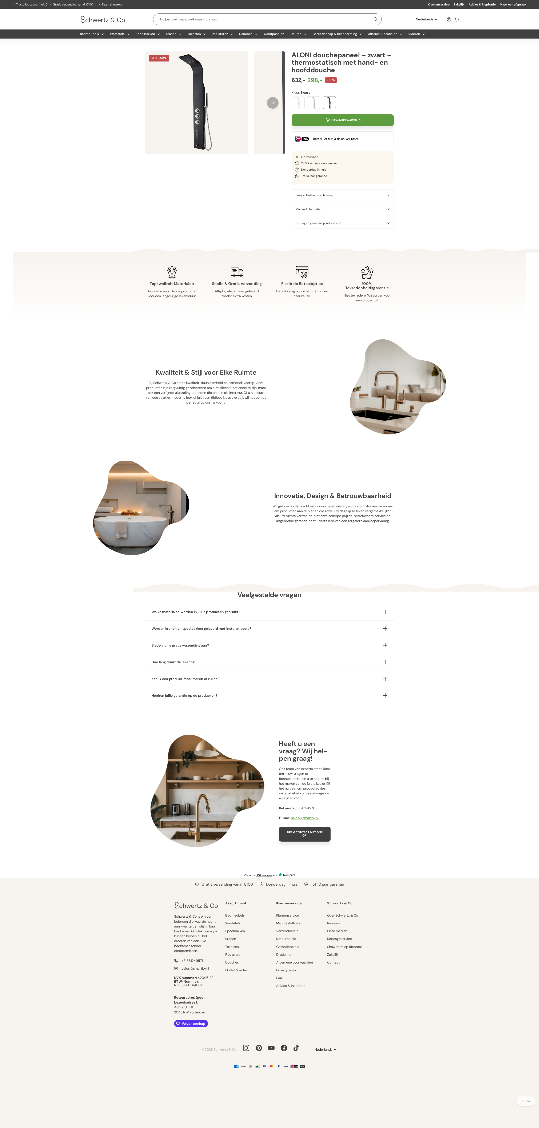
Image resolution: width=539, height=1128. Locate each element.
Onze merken (337, 931)
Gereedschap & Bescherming (334, 34)
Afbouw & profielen (382, 34)
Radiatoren (220, 34)
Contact (333, 962)
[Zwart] (329, 102)
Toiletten (194, 34)
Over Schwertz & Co (342, 915)
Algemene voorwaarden (294, 962)
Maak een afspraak (513, 4)
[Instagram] (246, 1048)
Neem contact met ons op (305, 833)
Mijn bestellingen (289, 923)
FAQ (279, 978)
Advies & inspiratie (482, 4)
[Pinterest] (259, 1048)
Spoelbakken (145, 34)
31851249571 (304, 808)
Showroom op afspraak (345, 947)
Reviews (333, 923)
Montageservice (339, 939)
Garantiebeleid (287, 947)
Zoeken (376, 19)
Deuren (296, 34)
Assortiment (236, 903)
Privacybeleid (286, 970)
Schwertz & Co (339, 903)
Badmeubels (89, 34)
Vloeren (414, 34)
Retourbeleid (286, 939)
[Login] (449, 19)
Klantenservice (439, 4)
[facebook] (284, 1048)
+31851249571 (192, 960)
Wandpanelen (273, 34)
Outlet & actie (236, 970)
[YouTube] (271, 1048)
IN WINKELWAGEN (344, 120)
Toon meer (435, 34)
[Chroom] (298, 102)
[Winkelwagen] (457, 19)
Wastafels (117, 34)
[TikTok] (296, 1048)
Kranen (171, 34)
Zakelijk (459, 4)
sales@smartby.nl (305, 818)
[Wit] (313, 102)
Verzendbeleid (287, 931)
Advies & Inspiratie (291, 986)
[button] (273, 102)
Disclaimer (284, 954)
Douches (245, 34)
